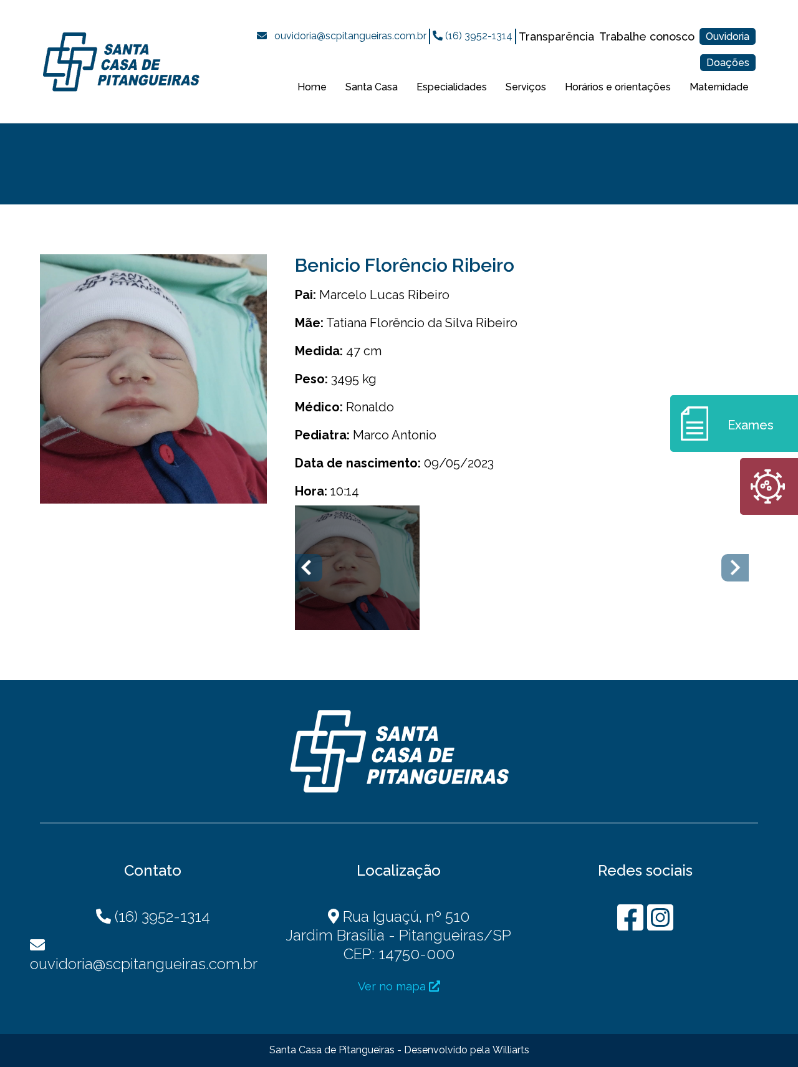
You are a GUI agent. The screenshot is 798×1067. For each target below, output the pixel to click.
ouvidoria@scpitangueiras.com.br (350, 36)
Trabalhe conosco (647, 36)
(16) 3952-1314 (477, 36)
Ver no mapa (393, 986)
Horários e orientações (618, 87)
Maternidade (719, 87)
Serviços (526, 87)
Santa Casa (371, 87)
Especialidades (451, 87)
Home (312, 87)
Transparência (556, 36)
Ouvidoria (727, 36)
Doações (727, 63)
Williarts (511, 1050)
